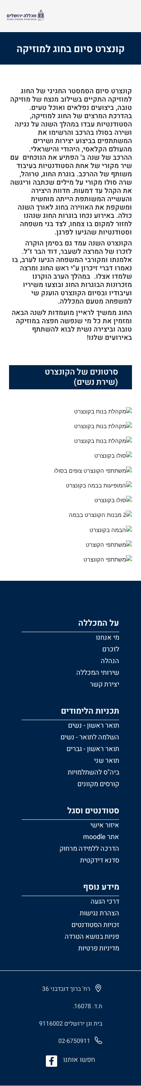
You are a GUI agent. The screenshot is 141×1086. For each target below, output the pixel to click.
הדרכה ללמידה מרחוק (89, 849)
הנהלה (110, 661)
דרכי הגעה (105, 901)
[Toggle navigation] (125, 16)
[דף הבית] (25, 16)
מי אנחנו (107, 637)
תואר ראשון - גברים (93, 749)
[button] (70, 653)
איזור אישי (104, 825)
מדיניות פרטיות (98, 948)
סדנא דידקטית (99, 860)
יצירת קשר (104, 684)
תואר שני (106, 761)
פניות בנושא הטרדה (92, 937)
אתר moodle (101, 837)
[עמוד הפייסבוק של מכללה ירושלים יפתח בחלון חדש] (51, 1061)
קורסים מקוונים (98, 784)
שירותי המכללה (97, 673)
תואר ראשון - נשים (93, 725)
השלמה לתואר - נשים (90, 737)
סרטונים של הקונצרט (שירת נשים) (81, 377)
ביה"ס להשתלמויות (93, 772)
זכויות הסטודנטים (95, 925)
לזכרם (110, 649)
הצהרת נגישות (99, 913)
